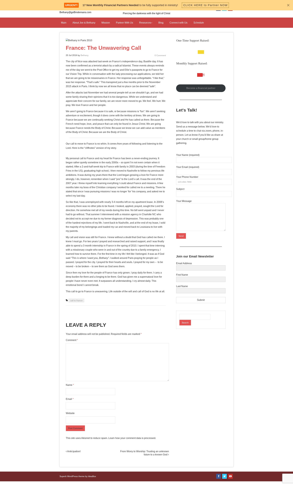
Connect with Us (178, 22)
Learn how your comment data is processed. (132, 438)
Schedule (199, 22)
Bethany (85, 55)
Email (70, 399)
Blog (160, 22)
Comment (72, 340)
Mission (105, 22)
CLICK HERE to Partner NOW (205, 5)
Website (70, 413)
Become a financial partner (200, 88)
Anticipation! (74, 451)
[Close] (288, 5)
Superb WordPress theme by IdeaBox (78, 476)
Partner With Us (124, 22)
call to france (76, 300)
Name (70, 385)
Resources (145, 22)
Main (63, 22)
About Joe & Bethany (83, 22)
